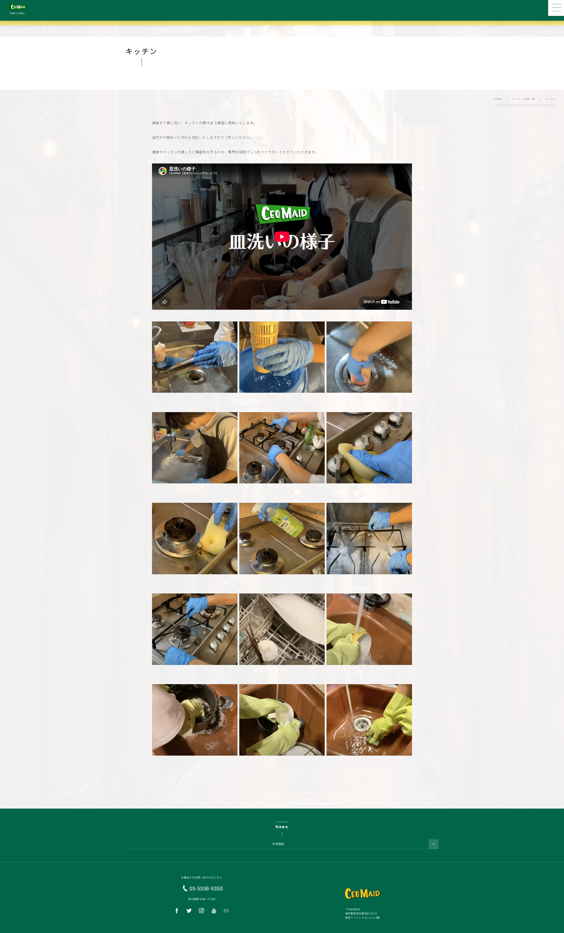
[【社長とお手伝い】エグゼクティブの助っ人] (18, 7)
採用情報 (278, 844)
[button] (556, 8)
